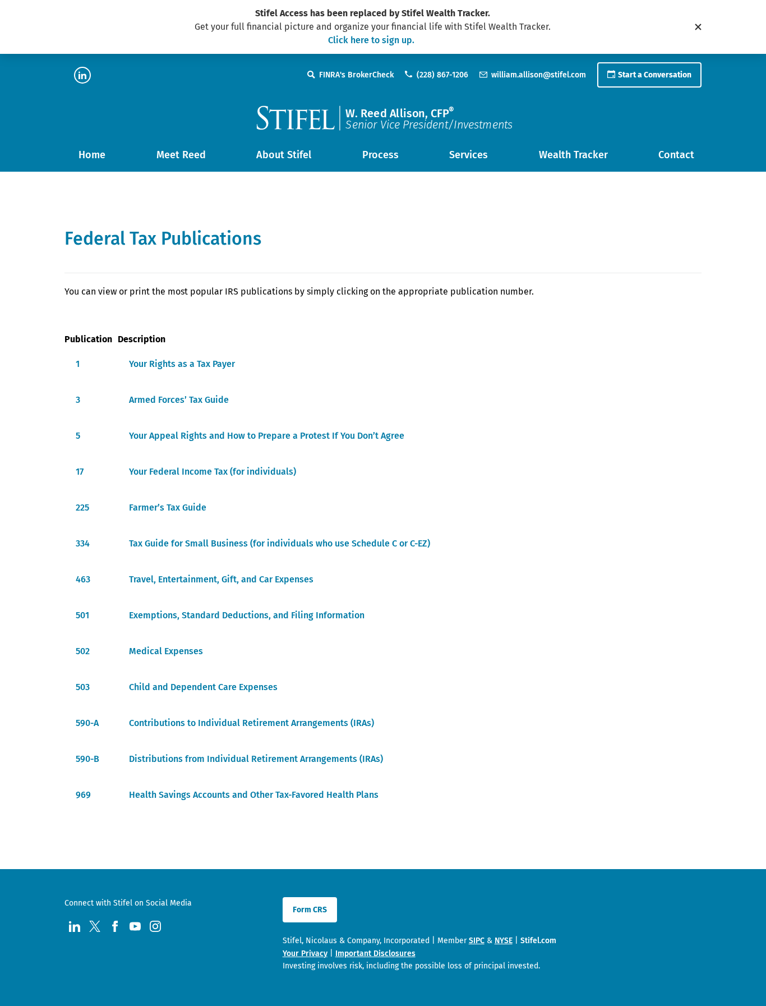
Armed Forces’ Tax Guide (179, 399)
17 (80, 471)
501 (82, 615)
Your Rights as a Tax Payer (182, 364)
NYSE (504, 940)
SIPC (476, 940)
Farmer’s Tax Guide (167, 507)
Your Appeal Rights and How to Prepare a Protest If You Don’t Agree (266, 435)
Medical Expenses (166, 651)
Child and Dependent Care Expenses (203, 687)
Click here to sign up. (371, 40)
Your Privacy (305, 953)
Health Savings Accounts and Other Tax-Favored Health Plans (254, 794)
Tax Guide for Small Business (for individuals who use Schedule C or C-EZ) (279, 543)
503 (83, 687)
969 (83, 794)
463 (83, 579)
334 (83, 543)
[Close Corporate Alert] (698, 27)
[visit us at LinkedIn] (82, 75)
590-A (87, 723)
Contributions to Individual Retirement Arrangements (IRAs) (251, 723)
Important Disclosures (375, 953)
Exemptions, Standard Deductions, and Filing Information (246, 615)
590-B (87, 759)
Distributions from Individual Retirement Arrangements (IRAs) (256, 759)
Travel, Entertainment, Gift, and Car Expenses (221, 579)
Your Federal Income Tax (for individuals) (212, 471)
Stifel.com (538, 940)
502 (83, 651)
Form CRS (310, 910)
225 (82, 507)
